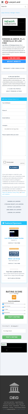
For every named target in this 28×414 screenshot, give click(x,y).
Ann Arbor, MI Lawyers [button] (14, 209)
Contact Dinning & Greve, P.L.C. (11, 99)
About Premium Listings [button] (14, 91)
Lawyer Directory (5, 12)
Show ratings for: (6, 326)
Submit (15, 167)
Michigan (13, 12)
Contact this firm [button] (14, 243)
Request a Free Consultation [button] (14, 68)
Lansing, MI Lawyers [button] (14, 212)
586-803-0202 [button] (14, 58)
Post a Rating (14, 317)
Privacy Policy (15, 192)
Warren (18, 12)
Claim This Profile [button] (15, 88)
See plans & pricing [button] (14, 278)
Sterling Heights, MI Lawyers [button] (14, 204)
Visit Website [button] (15, 61)
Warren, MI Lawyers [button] (14, 201)
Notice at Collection (7, 192)
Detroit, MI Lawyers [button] (14, 207)
